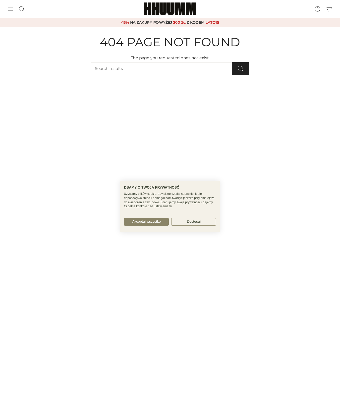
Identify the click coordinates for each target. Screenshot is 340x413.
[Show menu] (10, 8)
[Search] (240, 68)
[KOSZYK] (329, 8)
